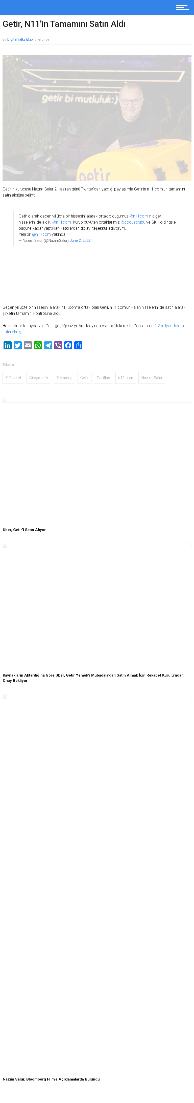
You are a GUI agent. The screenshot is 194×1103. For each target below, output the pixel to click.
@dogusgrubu (132, 222)
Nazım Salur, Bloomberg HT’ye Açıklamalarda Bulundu (51, 1079)
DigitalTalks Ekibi (20, 39)
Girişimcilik (38, 377)
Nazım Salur (151, 377)
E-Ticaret (13, 377)
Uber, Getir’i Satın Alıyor (24, 529)
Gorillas (103, 377)
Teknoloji (64, 377)
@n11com (138, 216)
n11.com (125, 377)
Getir (84, 377)
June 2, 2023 (80, 240)
